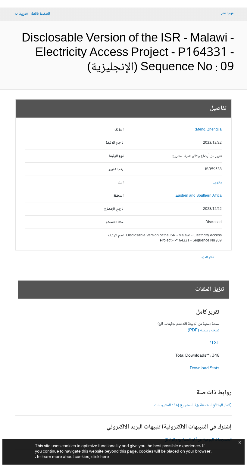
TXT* (214, 343)
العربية (23, 14)
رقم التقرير (116, 169)
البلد (121, 182)
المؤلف (119, 129)
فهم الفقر (227, 13)
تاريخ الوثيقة (115, 143)
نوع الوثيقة (116, 156)
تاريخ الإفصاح (114, 209)
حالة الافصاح (115, 222)
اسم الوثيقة (116, 235)
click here (100, 457)
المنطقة (118, 195)
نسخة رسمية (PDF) (203, 330)
